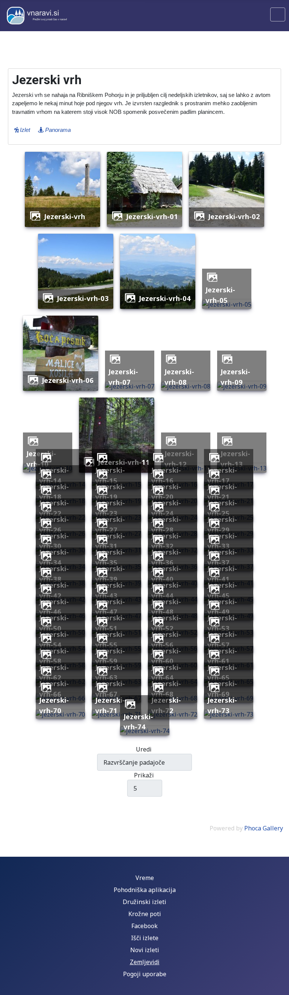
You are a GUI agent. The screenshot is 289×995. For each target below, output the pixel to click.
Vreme (144, 878)
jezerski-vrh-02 (234, 216)
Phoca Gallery (263, 828)
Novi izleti (144, 950)
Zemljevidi (145, 962)
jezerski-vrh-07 (123, 377)
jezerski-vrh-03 (83, 298)
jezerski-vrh (64, 216)
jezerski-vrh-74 (138, 722)
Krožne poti (144, 914)
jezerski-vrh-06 (68, 380)
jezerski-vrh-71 (110, 705)
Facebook (144, 926)
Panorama (57, 130)
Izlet (24, 130)
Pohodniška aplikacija (145, 890)
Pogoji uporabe (144, 974)
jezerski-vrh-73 (222, 705)
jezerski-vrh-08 (179, 377)
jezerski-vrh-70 (54, 705)
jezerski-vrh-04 (165, 298)
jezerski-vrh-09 (235, 377)
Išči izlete (144, 938)
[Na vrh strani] (279, 985)
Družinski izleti (144, 902)
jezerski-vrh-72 (166, 705)
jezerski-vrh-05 (220, 295)
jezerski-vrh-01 (152, 216)
